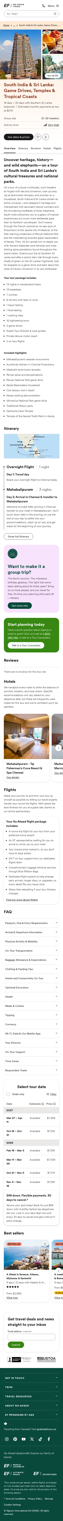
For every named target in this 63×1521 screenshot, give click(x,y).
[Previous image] (39, 1266)
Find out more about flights (22, 900)
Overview (10, 148)
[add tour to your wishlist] (38, 137)
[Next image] (46, 1266)
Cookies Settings (12, 1504)
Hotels (47, 148)
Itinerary (23, 148)
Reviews (36, 148)
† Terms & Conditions (14, 1498)
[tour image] (1, 31)
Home (6, 25)
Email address (19, 1331)
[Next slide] (58, 748)
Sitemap (49, 1498)
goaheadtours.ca (46, 1429)
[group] (26, 748)
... (14, 25)
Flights (57, 148)
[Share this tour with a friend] (45, 137)
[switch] (45, 1244)
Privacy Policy (35, 1498)
